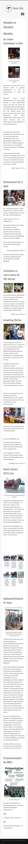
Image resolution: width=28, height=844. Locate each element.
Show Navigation (22, 14)
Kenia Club (18, 8)
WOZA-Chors (7, 503)
